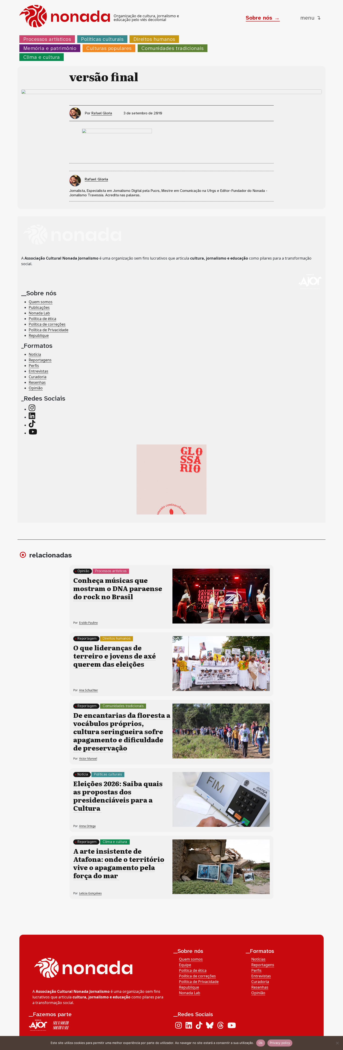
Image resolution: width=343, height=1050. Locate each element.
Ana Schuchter (88, 690)
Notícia (35, 354)
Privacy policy (280, 1043)
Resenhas (37, 382)
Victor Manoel (88, 759)
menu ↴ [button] (310, 17)
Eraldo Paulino (88, 623)
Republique (39, 335)
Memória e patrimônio (50, 48)
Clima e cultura (41, 57)
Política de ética (42, 318)
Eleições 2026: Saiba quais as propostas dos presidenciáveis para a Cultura (118, 796)
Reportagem (87, 638)
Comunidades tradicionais (172, 48)
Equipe (185, 964)
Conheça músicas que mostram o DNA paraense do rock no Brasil (117, 588)
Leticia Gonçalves (90, 893)
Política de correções (47, 324)
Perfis (34, 365)
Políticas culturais (102, 39)
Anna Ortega (87, 826)
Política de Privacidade (48, 329)
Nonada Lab (39, 312)
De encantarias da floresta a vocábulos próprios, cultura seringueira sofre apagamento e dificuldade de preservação (121, 731)
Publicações (39, 307)
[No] (337, 1043)
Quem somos (40, 301)
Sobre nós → (263, 17)
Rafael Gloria (101, 113)
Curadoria (37, 376)
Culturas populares (109, 48)
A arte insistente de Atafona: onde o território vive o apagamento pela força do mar (118, 863)
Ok (261, 1043)
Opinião (36, 388)
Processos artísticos (47, 39)
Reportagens (40, 360)
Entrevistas (38, 371)
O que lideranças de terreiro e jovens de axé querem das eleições (114, 656)
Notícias (258, 959)
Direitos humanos (154, 39)
